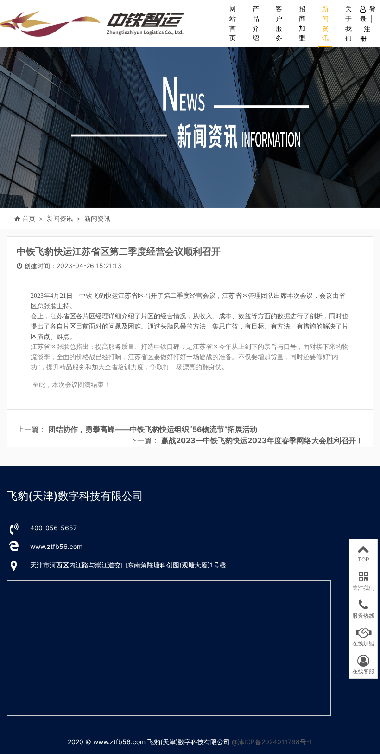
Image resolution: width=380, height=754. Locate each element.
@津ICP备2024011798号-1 (272, 742)
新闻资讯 (97, 218)
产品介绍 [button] (256, 23)
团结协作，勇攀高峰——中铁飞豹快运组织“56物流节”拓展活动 (152, 429)
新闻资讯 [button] (325, 23)
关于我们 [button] (348, 23)
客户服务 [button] (279, 23)
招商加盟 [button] (302, 23)
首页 (28, 218)
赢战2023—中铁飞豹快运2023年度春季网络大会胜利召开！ (262, 440)
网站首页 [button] (232, 23)
